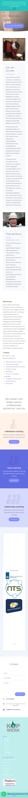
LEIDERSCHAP (7, 741)
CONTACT (6, 748)
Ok (14, 8)
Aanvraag (14, 441)
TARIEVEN (6, 750)
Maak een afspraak (14, 25)
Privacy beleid (7, 752)
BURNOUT (6, 738)
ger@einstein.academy (8, 774)
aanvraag (14, 519)
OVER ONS (6, 745)
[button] (3, 794)
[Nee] (26, 5)
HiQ (5, 743)
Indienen (20, 694)
